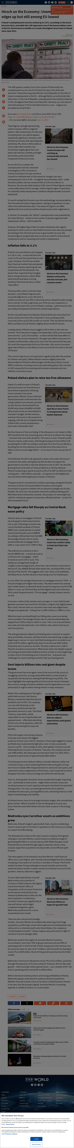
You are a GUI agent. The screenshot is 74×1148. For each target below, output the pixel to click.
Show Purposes (36, 1144)
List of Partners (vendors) (9, 1134)
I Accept (36, 1139)
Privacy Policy (10, 1124)
